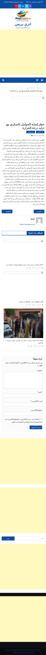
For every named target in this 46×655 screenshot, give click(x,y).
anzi (33, 219)
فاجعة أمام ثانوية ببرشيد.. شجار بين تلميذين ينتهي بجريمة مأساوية (25, 341)
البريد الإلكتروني (36, 401)
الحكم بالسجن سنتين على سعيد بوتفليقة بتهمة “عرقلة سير (24, 265)
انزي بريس (23, 24)
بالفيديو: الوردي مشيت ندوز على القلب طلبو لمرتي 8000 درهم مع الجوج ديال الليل (38, 211)
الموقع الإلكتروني (36, 410)
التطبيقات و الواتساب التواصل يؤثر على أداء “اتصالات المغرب (6, 211)
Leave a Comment (38, 135)
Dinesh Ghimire (28, 652)
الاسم (39, 392)
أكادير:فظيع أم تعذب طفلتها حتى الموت (30, 302)
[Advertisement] (23, 52)
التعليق (39, 370)
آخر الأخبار (40, 132)
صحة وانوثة (31, 132)
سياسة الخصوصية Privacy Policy (14, 2)
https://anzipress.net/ (27, 224)
